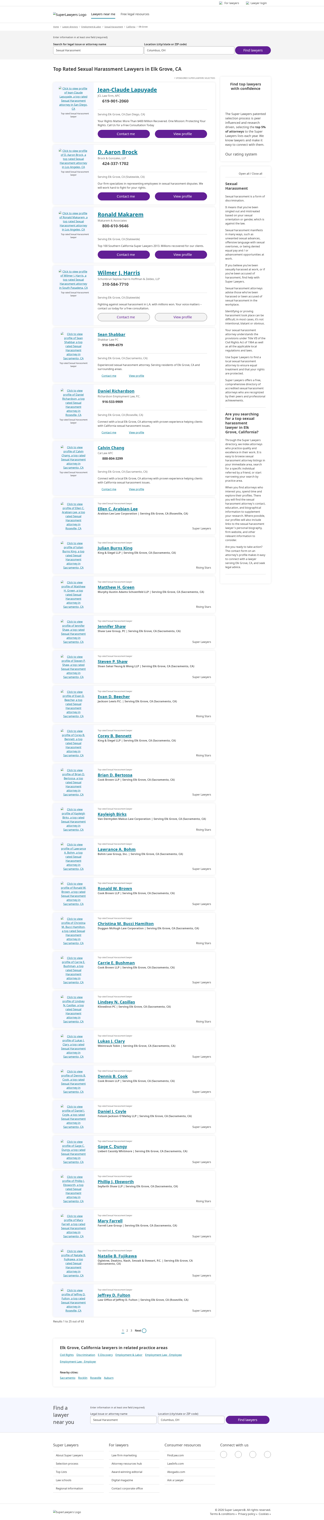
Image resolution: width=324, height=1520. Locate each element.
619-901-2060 (115, 101)
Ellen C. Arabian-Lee (118, 509)
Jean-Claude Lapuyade (127, 89)
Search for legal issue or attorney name (79, 44)
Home (56, 26)
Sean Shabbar (111, 334)
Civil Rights (67, 1355)
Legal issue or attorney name (108, 1414)
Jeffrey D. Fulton (114, 1295)
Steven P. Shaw (113, 661)
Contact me (126, 134)
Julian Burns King (115, 548)
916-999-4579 (112, 345)
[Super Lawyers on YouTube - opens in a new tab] (252, 1454)
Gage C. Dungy (112, 1146)
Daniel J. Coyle (112, 1111)
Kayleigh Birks (112, 814)
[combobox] (98, 50)
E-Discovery (105, 1355)
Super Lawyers (66, 1445)
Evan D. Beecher (114, 696)
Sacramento (67, 1378)
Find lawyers (253, 50)
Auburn (109, 1378)
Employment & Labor (91, 26)
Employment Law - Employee (163, 1355)
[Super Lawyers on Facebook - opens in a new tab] (223, 1454)
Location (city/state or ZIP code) (165, 44)
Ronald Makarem (120, 214)
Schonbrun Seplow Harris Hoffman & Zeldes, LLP (129, 278)
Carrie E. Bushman (116, 962)
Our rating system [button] (241, 154)
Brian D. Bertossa (115, 775)
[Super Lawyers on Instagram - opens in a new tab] (238, 1454)
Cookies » (265, 1514)
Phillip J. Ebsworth (116, 1181)
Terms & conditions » (223, 1514)
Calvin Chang (111, 447)
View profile (182, 134)
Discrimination (85, 1355)
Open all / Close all (250, 173)
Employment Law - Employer (78, 1361)
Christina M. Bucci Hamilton (126, 923)
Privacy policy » (247, 1514)
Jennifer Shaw (112, 626)
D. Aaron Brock (118, 152)
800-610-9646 (115, 225)
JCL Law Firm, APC (109, 95)
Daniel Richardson (116, 391)
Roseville (95, 1378)
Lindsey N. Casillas (116, 1002)
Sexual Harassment (113, 26)
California (130, 26)
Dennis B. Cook (113, 1076)
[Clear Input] (139, 50)
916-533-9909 (112, 401)
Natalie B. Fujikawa (117, 1256)
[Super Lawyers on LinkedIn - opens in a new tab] (267, 1454)
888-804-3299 (112, 458)
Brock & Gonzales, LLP (112, 158)
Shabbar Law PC (108, 339)
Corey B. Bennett (114, 735)
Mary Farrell (110, 1220)
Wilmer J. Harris (119, 272)
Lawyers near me (103, 14)
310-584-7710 (115, 284)
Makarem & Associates (112, 220)
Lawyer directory (70, 26)
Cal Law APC (105, 453)
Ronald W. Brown (115, 888)
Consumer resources (183, 1445)
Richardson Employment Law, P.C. (119, 396)
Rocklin (82, 1378)
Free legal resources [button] (135, 14)
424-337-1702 (115, 163)
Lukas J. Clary (111, 1041)
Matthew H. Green (116, 587)
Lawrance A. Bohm (117, 849)
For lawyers (119, 1445)
